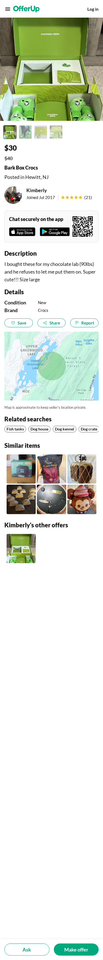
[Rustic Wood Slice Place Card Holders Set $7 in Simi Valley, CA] (21, 499)
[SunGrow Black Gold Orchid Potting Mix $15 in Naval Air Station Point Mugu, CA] (51, 469)
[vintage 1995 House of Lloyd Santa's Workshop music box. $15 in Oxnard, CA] (51, 499)
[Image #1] (9, 132)
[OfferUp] (26, 9)
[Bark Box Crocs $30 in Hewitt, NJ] (21, 548)
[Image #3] (40, 132)
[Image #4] (56, 132)
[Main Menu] (7, 9)
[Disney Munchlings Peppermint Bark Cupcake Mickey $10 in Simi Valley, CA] (81, 499)
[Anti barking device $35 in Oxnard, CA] (21, 469)
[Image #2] (25, 132)
